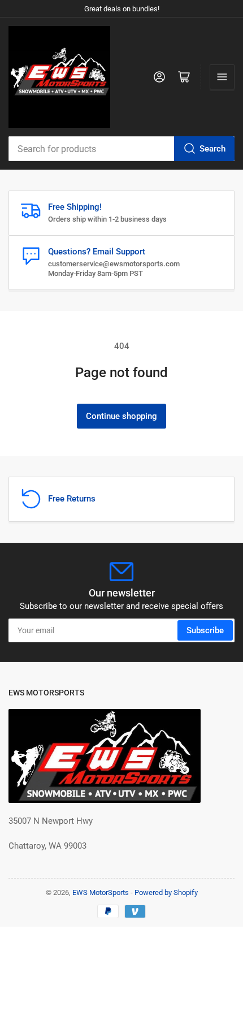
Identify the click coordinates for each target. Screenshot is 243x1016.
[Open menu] (222, 76)
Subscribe (205, 630)
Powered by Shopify (166, 892)
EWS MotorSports (100, 892)
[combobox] (121, 148)
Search (212, 149)
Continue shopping (121, 416)
